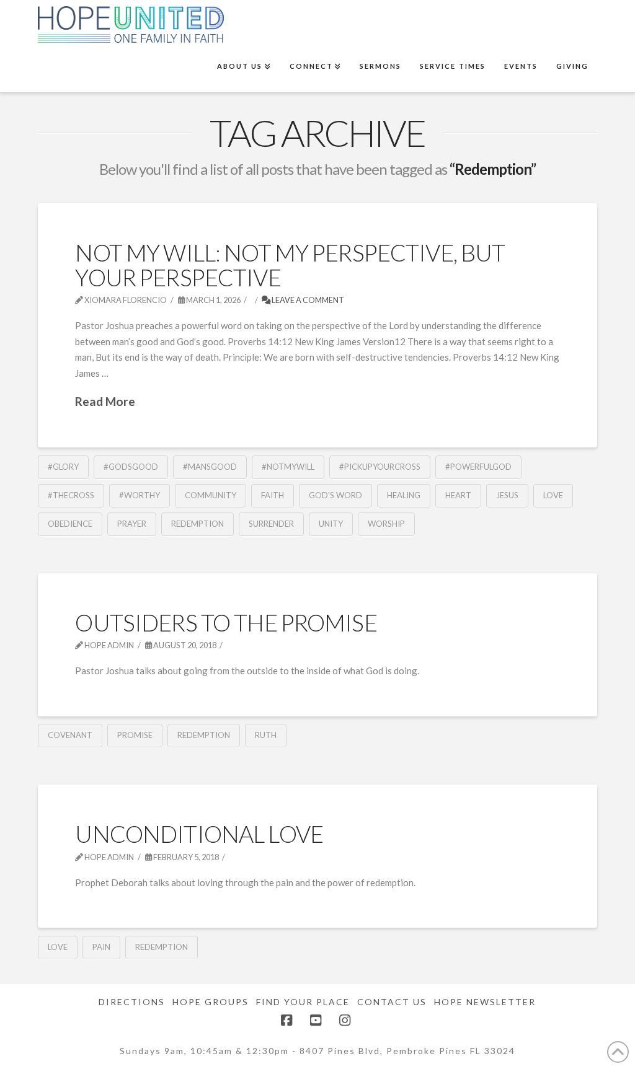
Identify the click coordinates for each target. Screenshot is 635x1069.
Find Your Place (303, 1001)
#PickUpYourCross (379, 467)
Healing (403, 495)
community (210, 495)
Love (553, 495)
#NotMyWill (288, 467)
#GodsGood (131, 467)
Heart (458, 495)
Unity (331, 524)
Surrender (271, 524)
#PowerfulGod (478, 467)
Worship (386, 524)
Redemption (197, 524)
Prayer (131, 524)
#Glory (63, 467)
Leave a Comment (307, 300)
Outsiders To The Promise (225, 622)
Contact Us (392, 1001)
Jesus (507, 495)
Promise (135, 735)
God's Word (335, 495)
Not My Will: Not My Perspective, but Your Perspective (290, 265)
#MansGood (210, 467)
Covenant (70, 735)
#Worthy (139, 495)
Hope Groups (210, 1001)
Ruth (266, 735)
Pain (101, 947)
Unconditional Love (198, 834)
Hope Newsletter (485, 1001)
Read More (105, 401)
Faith (272, 495)
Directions (132, 1001)
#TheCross (71, 495)
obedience (70, 524)
